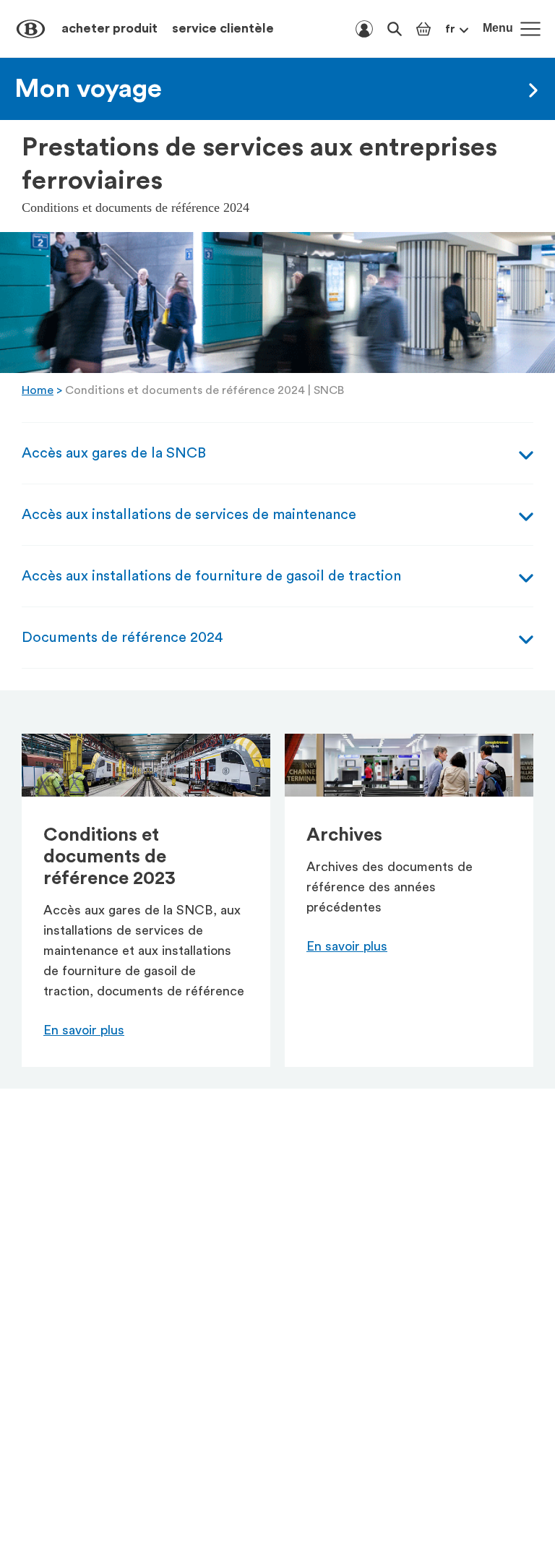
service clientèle (223, 28)
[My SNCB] (364, 29)
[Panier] (423, 29)
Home (37, 390)
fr (450, 29)
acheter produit (109, 28)
